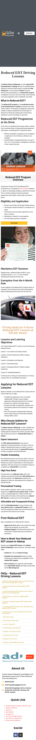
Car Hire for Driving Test (14, 718)
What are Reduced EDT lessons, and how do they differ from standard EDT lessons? (18, 581)
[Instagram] (20, 735)
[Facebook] (15, 735)
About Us (9, 710)
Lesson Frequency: (9, 624)
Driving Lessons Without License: (13, 642)
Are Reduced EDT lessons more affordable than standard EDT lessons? (17, 607)
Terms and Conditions (13, 720)
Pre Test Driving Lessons (14, 716)
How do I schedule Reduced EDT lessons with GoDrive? (17, 602)
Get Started (9, 712)
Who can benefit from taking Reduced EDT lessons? (16, 587)
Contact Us (9, 714)
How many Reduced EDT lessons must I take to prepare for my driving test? (17, 592)
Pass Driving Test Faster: (11, 620)
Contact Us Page (22, 553)
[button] (18, 33)
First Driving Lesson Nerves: (12, 628)
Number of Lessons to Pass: (12, 631)
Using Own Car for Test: (10, 635)
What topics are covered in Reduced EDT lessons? (15, 597)
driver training (23, 188)
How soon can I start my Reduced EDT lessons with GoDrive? (17, 612)
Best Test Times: (8, 617)
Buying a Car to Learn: (10, 639)
